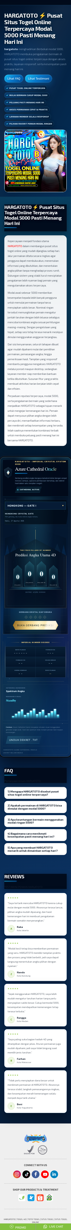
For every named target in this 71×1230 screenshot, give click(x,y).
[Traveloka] (31, 1197)
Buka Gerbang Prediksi (35, 625)
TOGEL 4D (21, 1219)
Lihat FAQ (13, 78)
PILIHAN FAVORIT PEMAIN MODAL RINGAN (30, 123)
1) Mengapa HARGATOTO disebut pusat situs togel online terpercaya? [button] (33, 793)
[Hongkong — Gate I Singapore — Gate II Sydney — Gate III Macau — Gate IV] (35, 506)
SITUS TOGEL (47, 1219)
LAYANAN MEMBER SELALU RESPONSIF (29, 116)
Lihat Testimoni (38, 78)
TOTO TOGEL (34, 1219)
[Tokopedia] (49, 1197)
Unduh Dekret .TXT (23, 739)
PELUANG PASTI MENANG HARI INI (26, 102)
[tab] (35, 793)
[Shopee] (40, 1197)
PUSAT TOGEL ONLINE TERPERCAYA (27, 88)
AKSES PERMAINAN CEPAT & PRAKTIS (28, 109)
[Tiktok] (26, 1176)
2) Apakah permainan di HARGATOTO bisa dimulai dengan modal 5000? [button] (35, 807)
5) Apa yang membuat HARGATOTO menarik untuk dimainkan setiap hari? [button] (33, 849)
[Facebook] (35, 1175)
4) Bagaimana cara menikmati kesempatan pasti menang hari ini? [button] (31, 835)
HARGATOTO (15, 246)
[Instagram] (17, 1175)
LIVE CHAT (55, 1226)
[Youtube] (44, 1175)
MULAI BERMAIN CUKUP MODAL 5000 (28, 95)
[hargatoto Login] (21, 1197)
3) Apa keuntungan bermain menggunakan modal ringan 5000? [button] (35, 821)
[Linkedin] (54, 1174)
